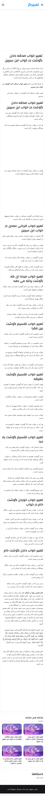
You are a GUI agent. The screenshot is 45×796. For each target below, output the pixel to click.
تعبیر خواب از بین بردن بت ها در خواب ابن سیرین (34, 760)
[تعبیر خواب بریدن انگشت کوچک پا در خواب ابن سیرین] (12, 729)
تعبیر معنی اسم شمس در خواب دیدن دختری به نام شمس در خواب (12, 761)
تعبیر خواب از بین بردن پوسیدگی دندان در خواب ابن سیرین (34, 739)
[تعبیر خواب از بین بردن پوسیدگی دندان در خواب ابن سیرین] (33, 729)
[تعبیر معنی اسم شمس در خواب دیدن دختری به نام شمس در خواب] (12, 751)
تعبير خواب (39, 777)
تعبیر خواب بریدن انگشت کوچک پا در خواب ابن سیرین (12, 738)
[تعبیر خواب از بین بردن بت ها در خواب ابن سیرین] (33, 751)
